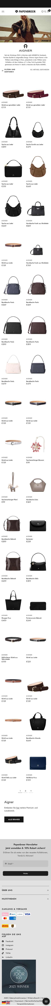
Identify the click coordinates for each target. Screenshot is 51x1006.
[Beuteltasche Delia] (37, 560)
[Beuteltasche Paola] (13, 284)
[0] (48, 11)
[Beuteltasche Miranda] (37, 720)
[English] (8, 1002)
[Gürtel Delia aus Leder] (13, 760)
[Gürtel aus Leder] (13, 245)
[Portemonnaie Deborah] (37, 600)
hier (17, 807)
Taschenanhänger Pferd (9, 500)
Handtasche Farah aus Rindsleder (37, 223)
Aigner (5, 102)
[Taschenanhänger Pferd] (13, 481)
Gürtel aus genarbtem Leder (11, 105)
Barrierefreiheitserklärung (35, 1001)
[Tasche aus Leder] (13, 126)
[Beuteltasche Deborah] (13, 521)
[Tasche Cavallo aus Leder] (37, 126)
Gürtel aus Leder (7, 263)
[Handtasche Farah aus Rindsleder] (37, 205)
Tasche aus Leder (7, 144)
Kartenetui (29, 539)
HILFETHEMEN (9, 898)
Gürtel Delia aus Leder (9, 778)
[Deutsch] (4, 1002)
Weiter (25, 873)
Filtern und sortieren (9, 70)
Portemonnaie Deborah (34, 618)
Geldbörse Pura (31, 778)
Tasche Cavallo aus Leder (34, 144)
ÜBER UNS (7, 890)
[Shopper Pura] (13, 600)
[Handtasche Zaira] (37, 481)
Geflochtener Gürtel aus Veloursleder (10, 658)
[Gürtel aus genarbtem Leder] (13, 87)
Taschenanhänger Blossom (35, 460)
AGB (6, 998)
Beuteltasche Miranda (33, 738)
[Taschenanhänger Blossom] (37, 442)
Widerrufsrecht (33, 998)
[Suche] (45, 11)
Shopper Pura (6, 618)
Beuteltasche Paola (8, 302)
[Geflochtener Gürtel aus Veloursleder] (13, 639)
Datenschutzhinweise (17, 998)
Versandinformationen (25, 1004)
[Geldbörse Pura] (37, 760)
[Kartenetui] (37, 521)
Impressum (19, 1001)
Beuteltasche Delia (32, 578)
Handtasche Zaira (32, 500)
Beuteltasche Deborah (9, 539)
